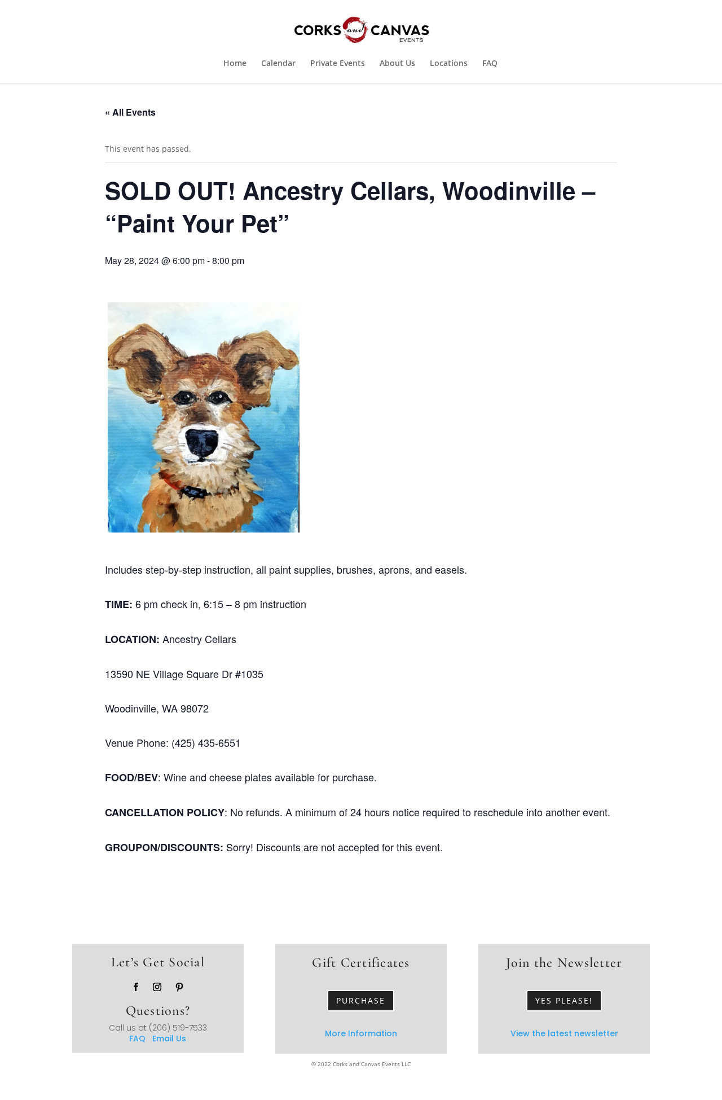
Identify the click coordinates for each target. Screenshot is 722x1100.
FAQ (490, 63)
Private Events (337, 63)
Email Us (169, 1038)
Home (234, 63)
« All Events (130, 111)
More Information (361, 1033)
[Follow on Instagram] (157, 987)
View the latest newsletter (564, 1033)
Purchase (360, 1000)
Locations (449, 63)
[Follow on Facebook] (135, 987)
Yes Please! (564, 1000)
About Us (397, 63)
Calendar (278, 63)
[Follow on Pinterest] (179, 987)
